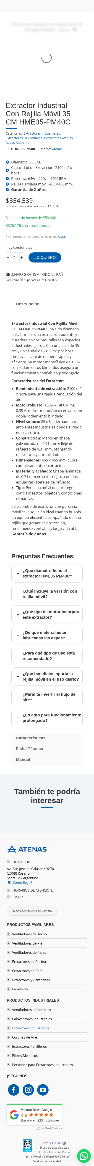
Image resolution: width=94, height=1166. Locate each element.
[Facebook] (13, 1090)
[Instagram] (28, 1090)
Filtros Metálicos (25, 1055)
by (51, 1128)
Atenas (57, 149)
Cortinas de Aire (24, 1037)
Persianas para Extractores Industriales (42, 1064)
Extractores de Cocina (29, 961)
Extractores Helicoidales (24, 138)
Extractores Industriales (42, 133)
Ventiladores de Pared (29, 952)
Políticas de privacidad (47, 1161)
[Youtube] (43, 1090)
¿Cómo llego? (21, 882)
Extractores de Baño (28, 970)
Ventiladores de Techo (29, 934)
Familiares (20, 989)
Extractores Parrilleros (29, 1046)
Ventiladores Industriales (31, 1009)
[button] (84, 1156)
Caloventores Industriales (32, 1019)
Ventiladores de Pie (27, 943)
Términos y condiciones (44, 1157)
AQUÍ (61, 237)
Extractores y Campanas (31, 980)
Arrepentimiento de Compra (33, 911)
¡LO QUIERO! (45, 257)
